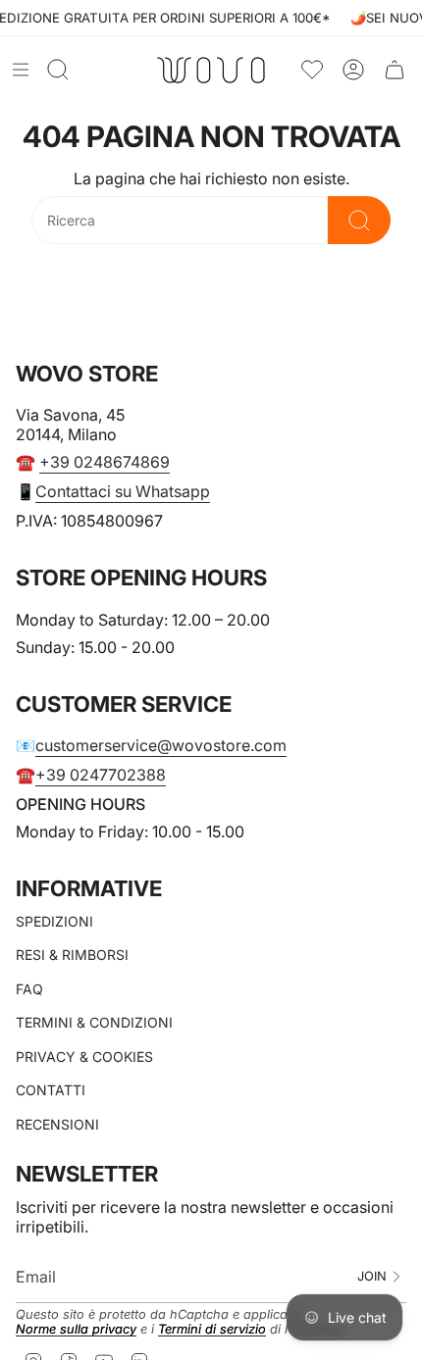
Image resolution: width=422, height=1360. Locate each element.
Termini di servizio (212, 1329)
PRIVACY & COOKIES (84, 1056)
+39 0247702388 (100, 774)
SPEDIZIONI (54, 921)
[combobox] (179, 220)
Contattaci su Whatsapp (122, 491)
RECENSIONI (57, 1124)
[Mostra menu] (20, 69)
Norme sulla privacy (76, 1329)
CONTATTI (50, 1090)
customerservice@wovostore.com (161, 745)
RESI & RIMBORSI (72, 954)
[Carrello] (394, 70)
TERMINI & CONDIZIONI (94, 1022)
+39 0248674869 (104, 462)
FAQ (29, 989)
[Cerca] (359, 220)
